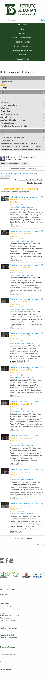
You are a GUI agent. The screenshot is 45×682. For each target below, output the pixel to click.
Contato (22, 54)
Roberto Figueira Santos (9, 105)
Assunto (5, 130)
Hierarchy (29, 173)
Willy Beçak (4, 108)
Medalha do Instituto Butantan (12, 137)
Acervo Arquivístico (7, 618)
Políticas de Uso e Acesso (22, 37)
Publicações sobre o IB (22, 50)
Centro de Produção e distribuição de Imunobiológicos (20, 146)
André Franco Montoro (9, 99)
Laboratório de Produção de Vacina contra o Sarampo (20, 143)
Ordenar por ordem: (22, 180)
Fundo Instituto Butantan (24, 207)
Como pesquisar (6, 606)
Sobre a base (5, 604)
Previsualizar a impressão (11, 173)
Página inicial (22, 25)
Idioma (4, 78)
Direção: (30, 183)
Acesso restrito (5, 670)
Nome (3, 92)
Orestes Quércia (6, 111)
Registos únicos (6, 81)
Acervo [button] (22, 33)
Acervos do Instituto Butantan (11, 615)
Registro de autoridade (8, 637)
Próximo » (39, 544)
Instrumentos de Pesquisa (10, 620)
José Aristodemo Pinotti (9, 114)
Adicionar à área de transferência (42, 197)
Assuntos (3, 639)
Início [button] (22, 29)
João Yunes (4, 102)
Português (4, 88)
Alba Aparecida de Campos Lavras (13, 120)
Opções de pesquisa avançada (22, 168)
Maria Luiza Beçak (7, 123)
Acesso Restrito (22, 59)
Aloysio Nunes (5, 117)
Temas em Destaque (22, 46)
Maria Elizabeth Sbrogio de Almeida (13, 126)
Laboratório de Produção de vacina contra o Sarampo (20, 149)
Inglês (2, 85)
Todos (2, 96)
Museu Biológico (6, 140)
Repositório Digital (22, 42)
